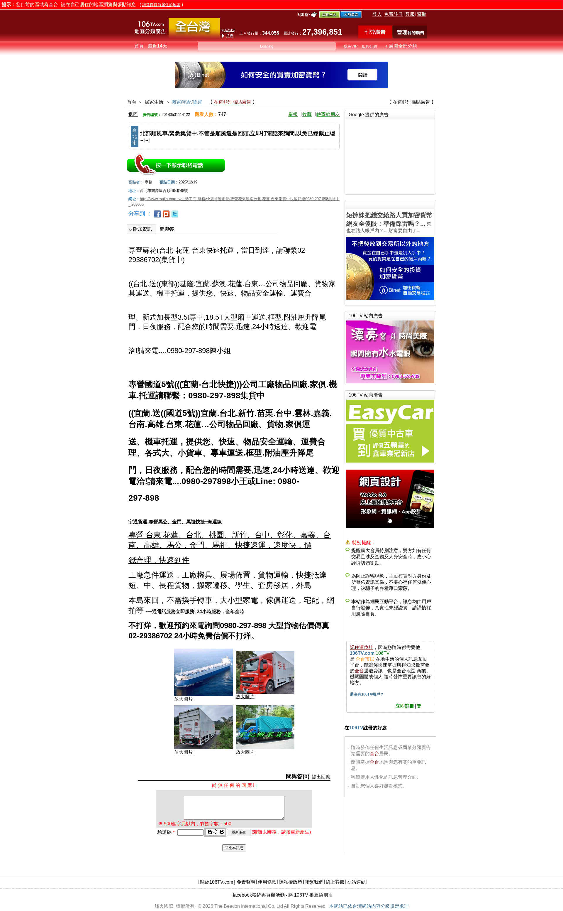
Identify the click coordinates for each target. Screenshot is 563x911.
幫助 (421, 14)
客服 (410, 14)
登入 (377, 14)
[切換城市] (194, 37)
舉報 (293, 114)
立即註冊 (405, 706)
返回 (133, 114)
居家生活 (154, 101)
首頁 (139, 45)
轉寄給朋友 (328, 114)
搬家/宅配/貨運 (187, 101)
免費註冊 (393, 14)
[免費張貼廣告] (375, 36)
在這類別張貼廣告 (232, 101)
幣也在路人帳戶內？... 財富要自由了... (389, 222)
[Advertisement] (390, 156)
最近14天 (157, 45)
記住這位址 (361, 647)
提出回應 (321, 776)
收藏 (307, 114)
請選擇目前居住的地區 (161, 5)
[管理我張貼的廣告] (410, 36)
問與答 (167, 229)
